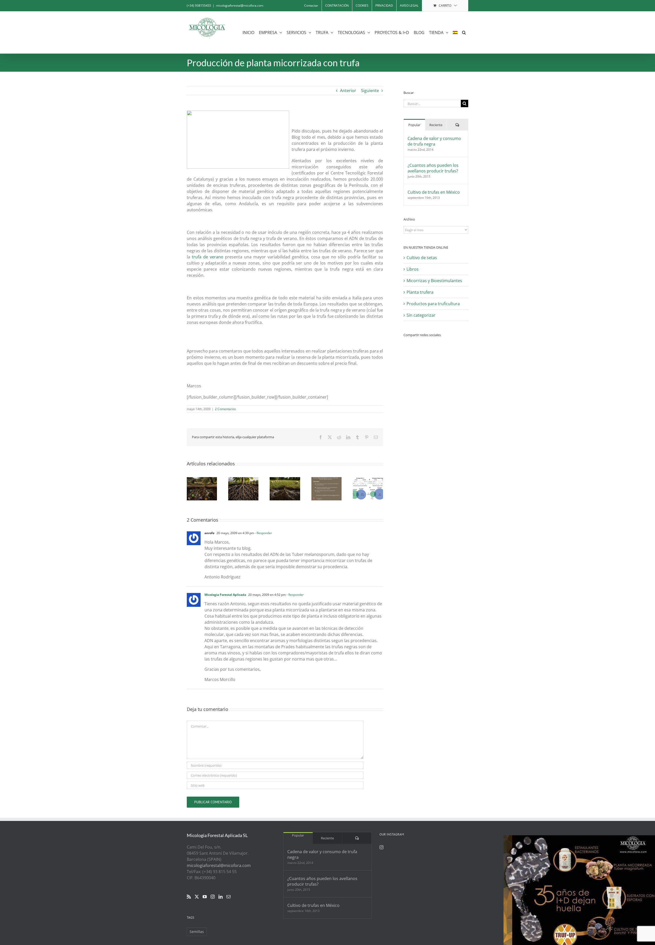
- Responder (263, 533)
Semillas (197, 931)
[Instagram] (213, 897)
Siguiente (370, 90)
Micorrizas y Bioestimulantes (434, 280)
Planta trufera (420, 292)
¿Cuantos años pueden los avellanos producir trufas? (433, 168)
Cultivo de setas (422, 257)
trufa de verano (207, 257)
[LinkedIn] (221, 897)
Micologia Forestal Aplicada (225, 594)
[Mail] (228, 897)
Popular (414, 125)
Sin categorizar (421, 315)
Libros (413, 269)
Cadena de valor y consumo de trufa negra (434, 141)
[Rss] (189, 897)
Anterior (348, 90)
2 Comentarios (225, 409)
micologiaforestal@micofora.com (239, 5)
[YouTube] (205, 897)
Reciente (435, 125)
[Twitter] (197, 897)
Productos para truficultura (433, 303)
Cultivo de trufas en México (434, 192)
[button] (464, 32)
